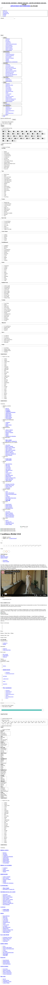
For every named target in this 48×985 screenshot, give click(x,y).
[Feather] (3, 767)
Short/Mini (6, 293)
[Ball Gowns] (4, 737)
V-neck (5, 320)
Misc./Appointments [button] (7, 687)
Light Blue (6, 368)
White (5, 398)
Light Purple (6, 376)
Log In (4, 15)
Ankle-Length (7, 285)
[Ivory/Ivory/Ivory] (4, 551)
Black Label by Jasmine (10, 447)
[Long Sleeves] (4, 790)
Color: (1, 548)
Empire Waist (7, 327)
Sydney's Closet (9, 486)
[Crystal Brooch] (3, 763)
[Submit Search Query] (14, 703)
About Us (5, 648)
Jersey (5, 269)
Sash (5, 258)
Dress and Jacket (7, 177)
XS (34, 138)
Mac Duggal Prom (9, 475)
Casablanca (8, 411)
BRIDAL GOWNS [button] (4, 850)
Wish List (5, 10)
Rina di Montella (9, 455)
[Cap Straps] (4, 793)
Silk (5, 277)
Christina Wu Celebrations (11, 436)
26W (5, 138)
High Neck (6, 306)
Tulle (5, 280)
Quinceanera (6, 166)
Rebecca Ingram (9, 417)
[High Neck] (4, 778)
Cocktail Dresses (7, 155)
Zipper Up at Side (7, 229)
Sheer (5, 226)
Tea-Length (6, 296)
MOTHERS (5, 676)
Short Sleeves (7, 340)
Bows (5, 248)
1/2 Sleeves (6, 335)
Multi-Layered (7, 209)
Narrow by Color (6, 356)
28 (38, 133)
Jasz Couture (8, 468)
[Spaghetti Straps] (4, 795)
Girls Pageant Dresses (8, 160)
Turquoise (6, 366)
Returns (4, 644)
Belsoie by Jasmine (9, 432)
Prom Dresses (7, 164)
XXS (29, 138)
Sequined (6, 276)
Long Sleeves (7, 338)
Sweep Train (6, 295)
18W (22, 136)
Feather (5, 252)
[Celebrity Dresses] (4, 744)
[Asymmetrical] (3, 772)
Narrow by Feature (6, 147)
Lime (5, 364)
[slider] (43, 710)
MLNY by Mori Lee (10, 452)
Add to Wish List (4, 554)
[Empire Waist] (4, 783)
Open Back (6, 210)
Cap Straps (6, 347)
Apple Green (6, 361)
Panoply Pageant (9, 506)
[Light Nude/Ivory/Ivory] (6, 551)
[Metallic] (2, 755)
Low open (6, 225)
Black (5, 394)
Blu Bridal (8, 409)
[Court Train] (3, 774)
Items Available (6, 561)
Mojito (5, 360)
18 (14, 133)
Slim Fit (5, 330)
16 (9, 133)
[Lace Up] (4, 750)
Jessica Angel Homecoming (11, 494)
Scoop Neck (6, 315)
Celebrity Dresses (7, 203)
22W (34, 136)
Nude (5, 390)
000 (5, 131)
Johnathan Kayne (9, 470)
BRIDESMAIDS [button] (6, 669)
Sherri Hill (8, 500)
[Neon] (2, 756)
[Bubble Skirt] (4, 743)
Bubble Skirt (6, 202)
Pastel (5, 240)
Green (5, 362)
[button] (5, 37)
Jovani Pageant (8, 504)
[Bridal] (5, 731)
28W (11, 138)
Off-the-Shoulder (7, 309)
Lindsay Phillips (9, 524)
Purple (5, 373)
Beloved (7, 408)
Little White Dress (7, 181)
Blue (5, 370)
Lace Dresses (7, 178)
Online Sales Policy (4, 556)
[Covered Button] (4, 748)
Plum (5, 384)
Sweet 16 (6, 168)
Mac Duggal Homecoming (11, 497)
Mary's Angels (9, 440)
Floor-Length (7, 291)
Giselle (7, 423)
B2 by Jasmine (8, 431)
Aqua (5, 365)
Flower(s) (6, 253)
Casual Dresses (7, 154)
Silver (5, 397)
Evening (6, 158)
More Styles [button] (3, 976)
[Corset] (4, 746)
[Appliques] (3, 759)
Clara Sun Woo (9, 521)
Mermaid (6, 328)
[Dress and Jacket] (4, 739)
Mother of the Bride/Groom (9, 163)
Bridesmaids (6, 153)
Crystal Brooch (7, 249)
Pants (5, 185)
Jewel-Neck (6, 307)
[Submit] (14, 18)
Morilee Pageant (9, 505)
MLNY (7, 520)
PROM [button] (2, 913)
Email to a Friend (3, 557)
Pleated (5, 211)
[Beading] (3, 761)
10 (36, 131)
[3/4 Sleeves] (4, 789)
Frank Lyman (8, 458)
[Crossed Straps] (4, 749)
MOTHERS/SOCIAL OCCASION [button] (7, 891)
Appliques (6, 245)
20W (28, 136)
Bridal (5, 151)
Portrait (5, 312)
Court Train (6, 289)
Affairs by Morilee (9, 429)
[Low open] (4, 751)
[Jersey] (3, 768)
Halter (5, 304)
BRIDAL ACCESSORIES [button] (8, 419)
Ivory (5, 389)
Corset (5, 206)
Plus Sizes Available (8, 213)
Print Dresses (6, 186)
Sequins (5, 260)
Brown (5, 393)
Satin (5, 275)
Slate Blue (6, 369)
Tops (5, 194)
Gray (5, 395)
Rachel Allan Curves (10, 485)
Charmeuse (6, 265)
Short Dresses (7, 190)
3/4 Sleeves (6, 336)
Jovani (7, 471)
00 (10, 131)
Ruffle (5, 257)
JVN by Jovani (8, 472)
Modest (5, 183)
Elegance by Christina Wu (11, 453)
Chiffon (5, 267)
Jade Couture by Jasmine (10, 450)
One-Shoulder (7, 311)
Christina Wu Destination (10, 412)
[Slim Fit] (4, 785)
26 (34, 133)
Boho (5, 175)
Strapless (6, 317)
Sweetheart (6, 319)
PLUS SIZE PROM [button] (4, 934)
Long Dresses (7, 182)
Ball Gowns (6, 174)
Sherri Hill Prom (9, 463)
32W (23, 138)
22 (24, 133)
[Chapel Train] (3, 773)
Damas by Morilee (9, 513)
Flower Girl (6, 159)
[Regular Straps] (4, 794)
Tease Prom (8, 487)
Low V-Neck (7, 308)
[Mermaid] (4, 784)
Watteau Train (7, 297)
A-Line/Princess (7, 326)
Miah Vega (8, 465)
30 (43, 133)
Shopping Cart (6, 13)
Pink (5, 378)
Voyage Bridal (8, 418)
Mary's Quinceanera (9, 514)
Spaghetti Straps (7, 350)
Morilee (7, 426)
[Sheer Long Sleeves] (4, 791)
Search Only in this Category (7, 121)
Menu (2, 35)
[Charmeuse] (3, 765)
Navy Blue (6, 372)
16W (16, 136)
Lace (5, 256)
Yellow (5, 358)
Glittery (5, 234)
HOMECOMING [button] (4, 943)
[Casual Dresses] (5, 734)
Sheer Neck (6, 316)
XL (9, 140)
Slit (5, 215)
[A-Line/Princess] (4, 782)
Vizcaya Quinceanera (10, 516)
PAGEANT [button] (2, 957)
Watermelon (6, 382)
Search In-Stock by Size (7, 128)
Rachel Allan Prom (9, 479)
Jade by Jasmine (9, 448)
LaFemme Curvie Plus (10, 484)
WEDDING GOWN (10, 523)
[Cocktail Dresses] (5, 735)
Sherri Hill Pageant (9, 508)
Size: (1, 542)
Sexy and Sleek (7, 187)
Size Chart (2, 555)
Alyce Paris (8, 445)
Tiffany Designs (9, 480)
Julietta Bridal (8, 413)
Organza (6, 273)
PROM (4, 681)
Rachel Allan (8, 499)
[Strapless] (4, 796)
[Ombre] (2, 757)
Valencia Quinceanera (10, 515)
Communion (6, 157)
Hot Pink (6, 380)
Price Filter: (5, 123)
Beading (6, 246)
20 (19, 133)
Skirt (5, 191)
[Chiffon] (3, 766)
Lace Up (6, 223)
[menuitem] (25, 11)
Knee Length (6, 292)
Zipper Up (6, 227)
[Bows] (3, 762)
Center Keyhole (7, 205)
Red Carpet (6, 167)
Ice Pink (6, 377)
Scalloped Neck (7, 313)
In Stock (14, 538)
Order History (5, 655)
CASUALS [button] (2, 907)
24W (40, 136)
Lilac (5, 374)
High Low (6, 207)
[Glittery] (2, 754)
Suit (5, 192)
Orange (5, 386)
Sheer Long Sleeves (8, 339)
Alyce (7, 491)
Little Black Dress (7, 179)
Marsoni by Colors (9, 451)
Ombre (5, 238)
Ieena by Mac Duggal (10, 492)
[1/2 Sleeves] (4, 787)
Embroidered (6, 250)
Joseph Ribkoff (9, 460)
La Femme (8, 474)
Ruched (5, 214)
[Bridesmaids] (5, 733)
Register (4, 14)
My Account (5, 12)
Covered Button (7, 221)
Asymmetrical (7, 287)
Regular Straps (7, 349)
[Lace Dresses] (4, 740)
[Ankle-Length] (3, 771)
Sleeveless (6, 342)
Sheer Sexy (6, 188)
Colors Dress (8, 467)
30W (17, 138)
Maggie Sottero (9, 414)
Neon (5, 237)
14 (4, 133)
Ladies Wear (5, 678)
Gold (5, 391)
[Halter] (4, 777)
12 (41, 131)
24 (29, 133)
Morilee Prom (8, 476)
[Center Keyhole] (4, 745)
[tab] (25, 412)
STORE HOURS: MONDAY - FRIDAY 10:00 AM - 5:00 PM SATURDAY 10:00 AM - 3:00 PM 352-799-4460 (24, 4)
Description (5, 560)
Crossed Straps (7, 222)
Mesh (5, 272)
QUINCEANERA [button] (4, 966)
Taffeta (5, 279)
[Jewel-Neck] (4, 779)
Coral (5, 387)
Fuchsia (5, 381)
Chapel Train (6, 288)
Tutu (5, 195)
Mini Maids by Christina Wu (11, 441)
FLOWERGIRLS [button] (4, 885)
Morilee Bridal (8, 416)
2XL (14, 140)
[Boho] (4, 738)
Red (5, 385)
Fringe (5, 254)
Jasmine (7, 433)
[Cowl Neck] (4, 776)
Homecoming (7, 162)
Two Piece (6, 196)
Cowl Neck (6, 303)
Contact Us (5, 643)
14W (10, 136)
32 (4, 136)
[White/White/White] (9, 551)
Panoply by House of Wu (11, 477)
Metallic (5, 236)
